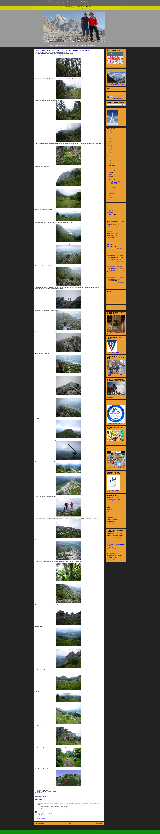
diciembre (111, 165)
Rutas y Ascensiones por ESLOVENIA (114, 263)
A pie (40, 796)
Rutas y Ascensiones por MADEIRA (114, 282)
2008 (109, 163)
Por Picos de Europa (111, 242)
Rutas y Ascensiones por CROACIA (114, 257)
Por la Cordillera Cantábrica (112, 235)
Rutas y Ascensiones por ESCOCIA (114, 259)
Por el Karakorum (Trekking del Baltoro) (115, 221)
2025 (109, 132)
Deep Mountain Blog (111, 523)
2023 (109, 136)
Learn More (104, 2)
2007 (109, 197)
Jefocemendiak (110, 517)
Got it (109, 2)
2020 (109, 141)
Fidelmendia (109, 511)
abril (110, 189)
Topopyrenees (109, 509)
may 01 (112, 187)
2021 (109, 139)
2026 (109, 130)
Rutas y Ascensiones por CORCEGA (114, 255)
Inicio (70, 823)
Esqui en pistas (110, 216)
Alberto (39, 810)
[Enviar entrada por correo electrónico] (43, 794)
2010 (109, 160)
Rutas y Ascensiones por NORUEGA (114, 287)
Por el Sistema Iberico (111, 228)
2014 (109, 152)
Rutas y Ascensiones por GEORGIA (114, 268)
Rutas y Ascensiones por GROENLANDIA (115, 270)
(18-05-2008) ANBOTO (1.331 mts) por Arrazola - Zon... (115, 182)
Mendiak (108, 507)
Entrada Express (110, 212)
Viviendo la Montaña (111, 521)
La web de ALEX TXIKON (112, 497)
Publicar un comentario (41, 818)
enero (110, 195)
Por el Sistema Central (111, 226)
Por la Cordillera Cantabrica (112, 233)
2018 (109, 145)
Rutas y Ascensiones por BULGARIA (114, 253)
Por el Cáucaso (110, 219)
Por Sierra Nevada (110, 246)
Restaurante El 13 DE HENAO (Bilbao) (115, 533)
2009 (109, 161)
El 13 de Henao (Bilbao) (111, 559)
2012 (109, 156)
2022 (109, 138)
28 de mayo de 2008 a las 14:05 (44, 808)
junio (110, 176)
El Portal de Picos (110, 525)
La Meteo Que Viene (111, 502)
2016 (109, 149)
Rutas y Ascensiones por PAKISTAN (114, 250)
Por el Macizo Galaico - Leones (113, 224)
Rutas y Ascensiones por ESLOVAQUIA (115, 261)
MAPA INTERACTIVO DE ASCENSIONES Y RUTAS (71, 45)
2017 (109, 147)
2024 (109, 134)
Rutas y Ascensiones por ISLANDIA (114, 277)
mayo (110, 178)
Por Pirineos (109, 244)
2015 (109, 150)
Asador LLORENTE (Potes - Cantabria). (115, 535)
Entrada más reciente (40, 823)
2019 (109, 143)
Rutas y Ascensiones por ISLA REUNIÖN (115, 273)
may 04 (112, 185)
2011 (109, 158)
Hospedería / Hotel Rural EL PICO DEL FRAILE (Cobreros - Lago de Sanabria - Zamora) (115, 548)
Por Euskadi (43, 796)
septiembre (111, 170)
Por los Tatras (109, 239)
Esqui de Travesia (110, 214)
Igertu (108, 505)
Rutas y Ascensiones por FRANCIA (114, 266)
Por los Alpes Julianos (111, 237)
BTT (107, 208)
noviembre (111, 167)
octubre (110, 168)
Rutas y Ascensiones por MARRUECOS (115, 284)
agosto (110, 172)
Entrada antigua (99, 823)
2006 (109, 199)
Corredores (109, 210)
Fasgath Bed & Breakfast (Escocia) (114, 557)
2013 (109, 154)
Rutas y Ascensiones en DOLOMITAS (114, 248)
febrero (110, 193)
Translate (108, 308)
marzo (110, 191)
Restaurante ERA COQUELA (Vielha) (114, 555)
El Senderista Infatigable (112, 519)
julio (110, 174)
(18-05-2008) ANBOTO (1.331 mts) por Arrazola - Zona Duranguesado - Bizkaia (62, 50)
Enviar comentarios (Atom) (71, 826)
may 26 (112, 179)
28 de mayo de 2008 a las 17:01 (44, 815)
